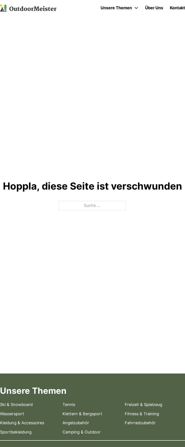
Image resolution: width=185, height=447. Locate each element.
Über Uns (154, 7)
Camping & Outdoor (81, 432)
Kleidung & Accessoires (22, 422)
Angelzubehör (75, 422)
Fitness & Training (142, 413)
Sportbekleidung (16, 432)
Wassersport (12, 413)
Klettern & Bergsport (82, 413)
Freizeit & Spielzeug (143, 404)
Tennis (68, 404)
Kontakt (177, 7)
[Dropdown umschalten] (136, 8)
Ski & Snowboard (16, 404)
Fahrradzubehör (140, 422)
